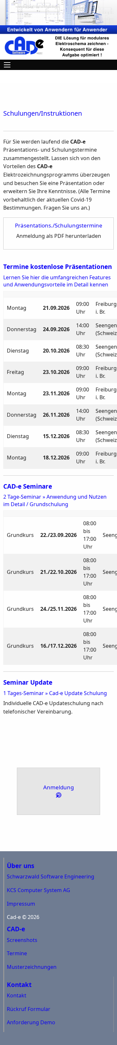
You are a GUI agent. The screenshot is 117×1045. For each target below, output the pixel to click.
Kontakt (16, 995)
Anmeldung (58, 787)
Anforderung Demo (31, 1022)
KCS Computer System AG (38, 890)
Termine (17, 953)
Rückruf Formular (28, 1009)
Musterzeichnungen (32, 966)
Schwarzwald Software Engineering (50, 876)
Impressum (21, 903)
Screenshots (22, 940)
